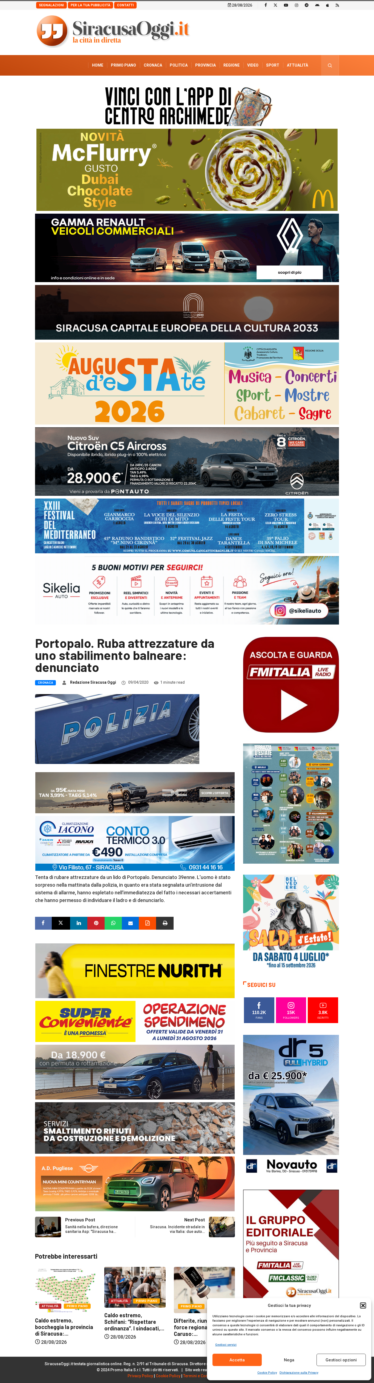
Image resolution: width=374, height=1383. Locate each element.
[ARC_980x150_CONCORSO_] (187, 105)
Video (252, 65)
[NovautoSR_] (291, 1106)
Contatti (125, 5)
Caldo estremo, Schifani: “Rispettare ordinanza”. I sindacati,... (65, 1322)
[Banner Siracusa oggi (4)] (187, 461)
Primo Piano (123, 65)
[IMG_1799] (135, 1021)
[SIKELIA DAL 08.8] (187, 590)
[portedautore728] (135, 970)
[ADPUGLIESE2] (135, 1183)
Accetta (237, 1360)
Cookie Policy (267, 1373)
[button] (363, 1305)
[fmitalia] (187, 525)
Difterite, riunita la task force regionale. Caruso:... (133, 1327)
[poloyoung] (135, 1072)
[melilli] (291, 803)
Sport (272, 65)
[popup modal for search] (330, 65)
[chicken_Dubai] (187, 169)
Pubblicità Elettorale (284, 86)
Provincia (205, 65)
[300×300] (291, 922)
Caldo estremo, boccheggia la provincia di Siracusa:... (203, 1327)
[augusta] (187, 383)
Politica (179, 65)
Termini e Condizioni (201, 1376)
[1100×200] (187, 312)
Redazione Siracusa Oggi (93, 682)
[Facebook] (265, 5)
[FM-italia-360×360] (291, 684)
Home (97, 65)
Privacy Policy (140, 1376)
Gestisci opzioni (341, 1360)
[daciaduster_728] (135, 792)
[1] (291, 1261)
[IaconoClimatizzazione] (135, 843)
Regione (231, 65)
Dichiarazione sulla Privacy (299, 1373)
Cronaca (153, 65)
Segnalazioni (51, 5)
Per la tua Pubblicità (90, 5)
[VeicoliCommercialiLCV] (187, 247)
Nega (289, 1360)
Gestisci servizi (226, 1345)
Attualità (297, 65)
